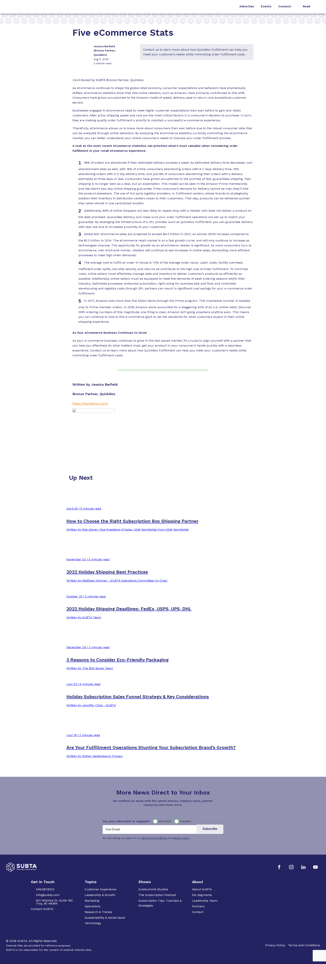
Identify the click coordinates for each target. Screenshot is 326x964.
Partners (198, 906)
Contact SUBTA (42, 909)
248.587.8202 (45, 889)
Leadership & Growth (100, 895)
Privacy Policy (275, 945)
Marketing (92, 900)
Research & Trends (98, 912)
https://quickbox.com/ (90, 403)
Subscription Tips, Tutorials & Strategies (160, 903)
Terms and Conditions (304, 945)
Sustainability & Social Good (105, 917)
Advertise (246, 6)
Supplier (185, 821)
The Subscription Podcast (157, 895)
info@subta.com (48, 895)
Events (266, 6)
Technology (93, 923)
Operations (92, 906)
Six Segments (202, 895)
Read (306, 6)
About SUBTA (202, 889)
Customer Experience (100, 889)
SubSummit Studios (153, 889)
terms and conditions (154, 838)
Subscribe (210, 828)
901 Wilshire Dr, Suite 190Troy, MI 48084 (54, 902)
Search (318, 6)
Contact (197, 912)
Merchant (165, 821)
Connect (284, 6)
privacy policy (181, 838)
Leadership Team (204, 900)
